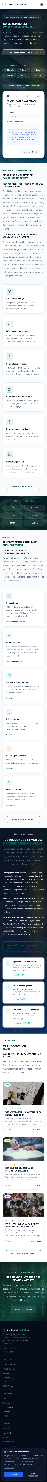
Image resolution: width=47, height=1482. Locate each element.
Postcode (11, 112)
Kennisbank (7, 1433)
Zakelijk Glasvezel (9, 1364)
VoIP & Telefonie (8, 1386)
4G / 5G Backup (8, 1369)
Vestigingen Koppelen (11, 1382)
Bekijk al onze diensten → (23, 486)
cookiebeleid (9, 1467)
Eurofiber (9, 75)
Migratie (6, 1437)
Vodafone (23, 70)
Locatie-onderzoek (10, 1446)
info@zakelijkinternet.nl (11, 1349)
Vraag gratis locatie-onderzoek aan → (21, 946)
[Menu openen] (41, 4)
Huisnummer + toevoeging (16, 121)
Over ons (6, 1429)
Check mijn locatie (31, 152)
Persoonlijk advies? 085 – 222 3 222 (25, 52)
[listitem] (13, 508)
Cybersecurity (8, 1377)
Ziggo (38, 70)
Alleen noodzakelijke (33, 1474)
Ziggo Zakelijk (8, 1407)
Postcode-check (9, 1441)
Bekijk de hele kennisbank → (23, 1254)
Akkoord (13, 1474)
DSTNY (23, 75)
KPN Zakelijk (9, 70)
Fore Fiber (38, 75)
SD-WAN (6, 1373)
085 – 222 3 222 (25, 1309)
